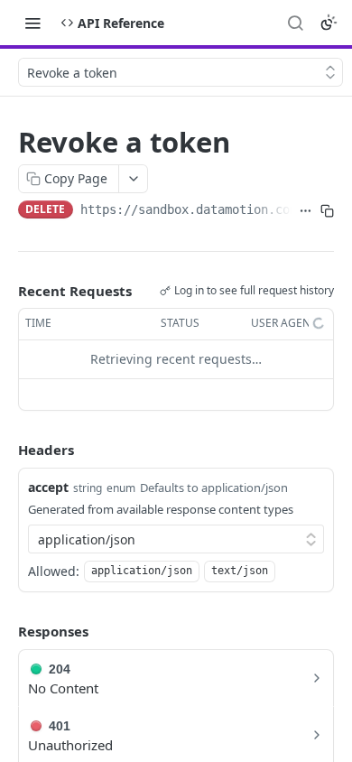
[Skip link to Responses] (5, 632)
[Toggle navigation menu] (32, 22)
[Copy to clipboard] (327, 211)
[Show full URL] (305, 211)
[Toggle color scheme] (328, 22)
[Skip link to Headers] (5, 449)
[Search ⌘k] (295, 22)
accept (48, 487)
